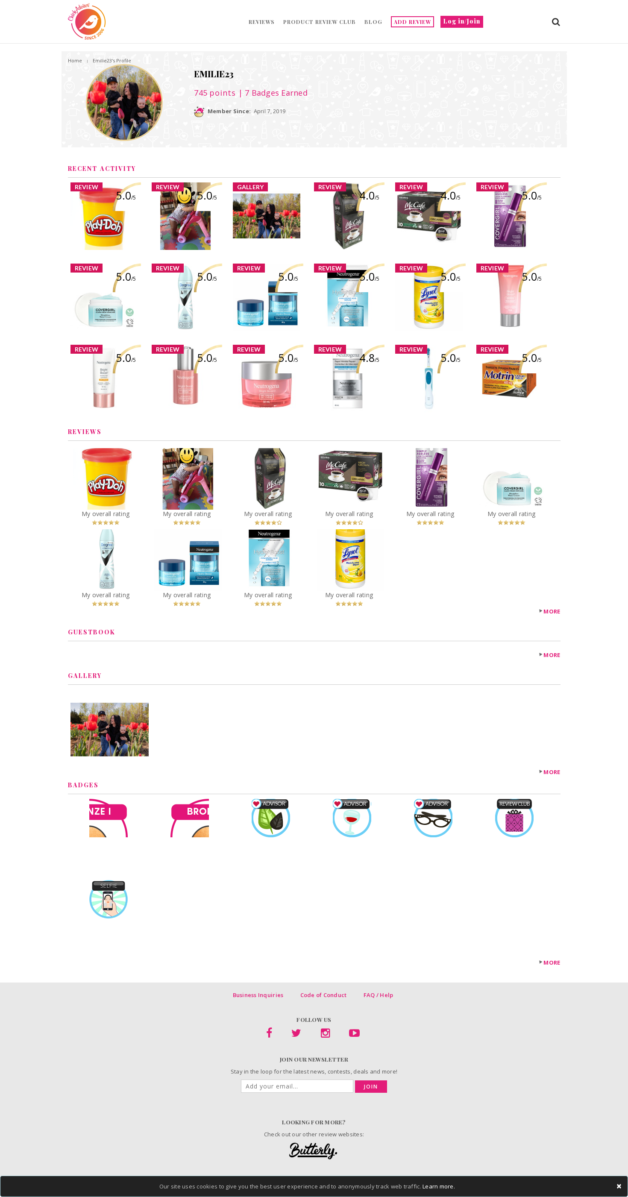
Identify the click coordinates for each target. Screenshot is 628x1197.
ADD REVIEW (412, 21)
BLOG (373, 21)
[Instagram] (325, 1035)
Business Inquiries (258, 995)
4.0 (369, 195)
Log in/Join (461, 21)
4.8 (369, 357)
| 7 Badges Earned (272, 93)
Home (75, 60)
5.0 (126, 195)
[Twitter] (296, 1035)
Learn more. (439, 1186)
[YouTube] (354, 1035)
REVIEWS (262, 21)
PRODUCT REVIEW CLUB (319, 21)
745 (215, 93)
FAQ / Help (378, 995)
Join (371, 1086)
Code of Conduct (323, 995)
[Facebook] (269, 1035)
